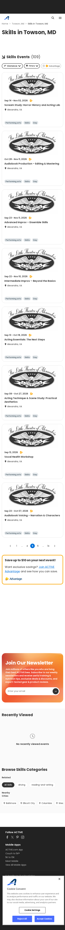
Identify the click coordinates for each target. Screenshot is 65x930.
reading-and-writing (42, 784)
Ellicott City (29, 803)
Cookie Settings (32, 910)
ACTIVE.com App (14, 849)
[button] (32, 66)
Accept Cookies (44, 918)
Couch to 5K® (12, 853)
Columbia (47, 803)
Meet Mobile (11, 861)
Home (5, 23)
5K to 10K (10, 857)
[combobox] (12, 66)
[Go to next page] (54, 546)
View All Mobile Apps (15, 864)
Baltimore (11, 803)
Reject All (22, 918)
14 (48, 545)
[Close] (59, 879)
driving (21, 784)
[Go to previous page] (10, 546)
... (22, 545)
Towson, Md (18, 23)
